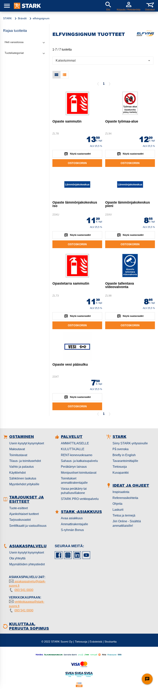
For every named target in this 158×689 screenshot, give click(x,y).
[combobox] (103, 60)
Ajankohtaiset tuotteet (24, 514)
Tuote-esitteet (18, 508)
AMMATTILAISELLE (75, 443)
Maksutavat (17, 449)
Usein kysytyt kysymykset (26, 443)
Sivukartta (110, 641)
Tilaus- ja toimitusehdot (25, 460)
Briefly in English (124, 455)
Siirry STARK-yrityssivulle (130, 443)
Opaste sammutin (67, 121)
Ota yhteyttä (17, 558)
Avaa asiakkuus (72, 518)
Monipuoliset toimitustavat (78, 472)
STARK (7, 18)
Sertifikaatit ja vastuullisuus (27, 525)
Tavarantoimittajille (125, 460)
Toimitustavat (18, 455)
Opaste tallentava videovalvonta (119, 285)
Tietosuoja (120, 466)
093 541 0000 (23, 590)
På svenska (121, 449)
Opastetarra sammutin (70, 283)
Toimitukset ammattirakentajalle (74, 480)
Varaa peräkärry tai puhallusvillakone (74, 491)
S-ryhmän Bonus (72, 530)
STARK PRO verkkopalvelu (80, 498)
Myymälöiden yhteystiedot (27, 564)
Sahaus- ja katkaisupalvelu (79, 460)
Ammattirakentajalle (74, 524)
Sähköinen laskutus (22, 478)
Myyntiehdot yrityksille (24, 484)
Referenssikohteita (125, 498)
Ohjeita (117, 503)
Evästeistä (96, 641)
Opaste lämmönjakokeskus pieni (127, 204)
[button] (24, 42)
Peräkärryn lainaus (74, 466)
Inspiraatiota (121, 492)
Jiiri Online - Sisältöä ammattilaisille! (127, 523)
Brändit (22, 18)
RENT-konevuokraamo (76, 455)
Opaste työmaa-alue (121, 121)
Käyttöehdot (17, 472)
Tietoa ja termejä (124, 515)
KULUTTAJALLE (72, 449)
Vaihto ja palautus (21, 466)
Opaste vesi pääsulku (70, 364)
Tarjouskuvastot (20, 519)
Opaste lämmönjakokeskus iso (74, 204)
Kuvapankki (121, 472)
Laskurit (118, 509)
